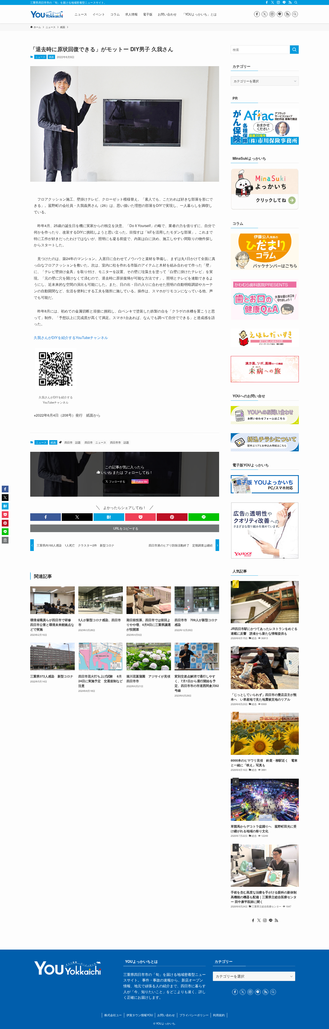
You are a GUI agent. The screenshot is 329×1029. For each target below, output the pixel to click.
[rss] (290, 2)
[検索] (296, 2)
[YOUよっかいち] (46, 14)
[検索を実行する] (294, 49)
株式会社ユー (113, 1015)
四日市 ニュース (95, 442)
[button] (45, 517)
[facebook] (267, 2)
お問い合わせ (166, 1015)
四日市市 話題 (119, 442)
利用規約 (219, 1015)
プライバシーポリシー (194, 1015)
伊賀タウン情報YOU (139, 1015)
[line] (284, 2)
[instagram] (278, 2)
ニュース (40, 57)
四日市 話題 (72, 442)
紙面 (51, 57)
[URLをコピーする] (5, 540)
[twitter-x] (273, 2)
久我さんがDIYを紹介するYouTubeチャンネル (71, 337)
